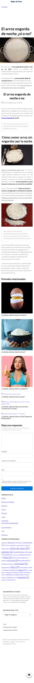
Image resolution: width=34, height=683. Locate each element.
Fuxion (7, 570)
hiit (28, 570)
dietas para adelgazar (23, 557)
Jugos (3, 517)
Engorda (4, 7)
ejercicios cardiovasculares (8, 564)
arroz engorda (21, 545)
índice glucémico (11, 579)
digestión (4, 560)
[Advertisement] (17, 17)
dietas (14, 557)
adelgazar (13, 542)
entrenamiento (5, 567)
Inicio (4, 624)
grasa (14, 570)
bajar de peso (20, 548)
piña (3, 574)
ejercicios (12, 560)
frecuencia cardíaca (24, 567)
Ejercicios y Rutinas (7, 502)
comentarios (15, 554)
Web (2, 470)
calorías (7, 551)
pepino (22, 572)
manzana (9, 572)
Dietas (3, 498)
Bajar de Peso (16, 1)
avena (27, 545)
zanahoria (4, 579)
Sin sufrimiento (6, 527)
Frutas (3, 509)
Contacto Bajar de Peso (10, 630)
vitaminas (23, 577)
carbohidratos (21, 552)
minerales (16, 572)
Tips (2, 531)
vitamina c (12, 577)
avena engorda (5, 548)
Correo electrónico (9, 461)
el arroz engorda (6, 118)
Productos (4, 521)
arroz (7, 545)
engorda (21, 563)
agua (20, 542)
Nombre (4, 451)
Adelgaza (4, 542)
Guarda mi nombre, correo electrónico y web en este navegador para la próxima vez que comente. (16, 482)
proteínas (10, 574)
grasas (22, 570)
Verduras (4, 535)
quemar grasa (20, 574)
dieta (7, 557)
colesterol (8, 555)
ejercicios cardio (24, 560)
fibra (15, 567)
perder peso (27, 572)
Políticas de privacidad (10, 627)
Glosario (4, 513)
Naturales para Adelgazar (9, 523)
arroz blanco (12, 545)
